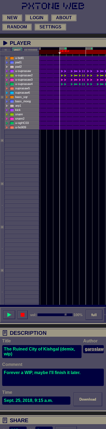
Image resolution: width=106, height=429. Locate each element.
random (17, 27)
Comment (12, 364)
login (36, 17)
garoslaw (94, 349)
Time (7, 392)
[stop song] (22, 315)
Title (6, 341)
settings (50, 27)
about (64, 17)
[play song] (9, 315)
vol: (33, 315)
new (12, 17)
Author (90, 341)
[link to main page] (53, 6)
